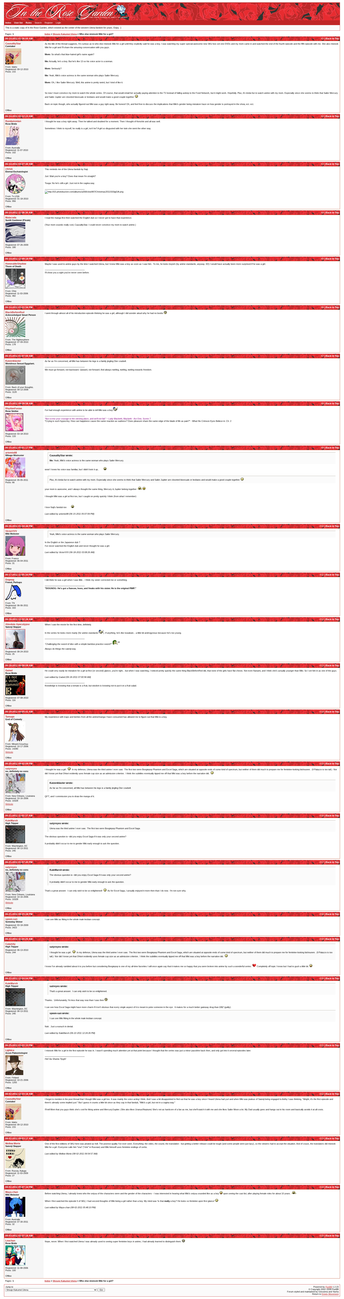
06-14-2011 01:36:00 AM (19, 38)
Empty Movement (330, 1294)
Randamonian (13, 121)
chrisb (9, 169)
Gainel (9, 670)
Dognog (9, 579)
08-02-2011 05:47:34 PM (18, 1187)
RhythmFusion (13, 408)
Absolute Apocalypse (17, 624)
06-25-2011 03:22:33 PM (18, 1045)
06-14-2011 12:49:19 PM (18, 258)
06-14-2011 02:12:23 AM (19, 116)
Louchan (10, 1240)
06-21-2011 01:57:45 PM (18, 862)
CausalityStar (13, 43)
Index (8, 23)
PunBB (328, 1287)
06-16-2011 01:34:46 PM (18, 526)
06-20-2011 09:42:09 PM (18, 763)
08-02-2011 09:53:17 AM (19, 1138)
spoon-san (11, 919)
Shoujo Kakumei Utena (65, 34)
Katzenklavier (13, 361)
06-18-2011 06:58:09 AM (19, 665)
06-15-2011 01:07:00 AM (19, 356)
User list (18, 23)
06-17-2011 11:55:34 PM (18, 574)
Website (9, 752)
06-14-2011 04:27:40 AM (19, 164)
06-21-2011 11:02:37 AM (18, 815)
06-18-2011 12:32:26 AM (19, 619)
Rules (29, 23)
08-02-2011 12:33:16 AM (19, 1094)
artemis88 (11, 452)
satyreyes (11, 768)
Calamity (10, 944)
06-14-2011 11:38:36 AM (18, 212)
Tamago (9, 716)
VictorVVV (11, 531)
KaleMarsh (11, 820)
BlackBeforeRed (14, 312)
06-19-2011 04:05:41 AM (19, 711)
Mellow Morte (12, 1143)
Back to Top (332, 38)
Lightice (9, 1050)
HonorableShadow (15, 263)
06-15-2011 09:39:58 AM (19, 403)
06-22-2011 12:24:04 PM (18, 978)
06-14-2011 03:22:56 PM (18, 307)
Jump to (9, 1287)
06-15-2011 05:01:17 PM (18, 447)
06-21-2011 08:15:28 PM (18, 914)
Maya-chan (11, 1192)
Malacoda (10, 217)
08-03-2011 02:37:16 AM (19, 1235)
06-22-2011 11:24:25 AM (18, 939)
